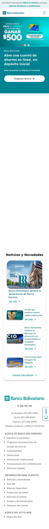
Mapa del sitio (14, 516)
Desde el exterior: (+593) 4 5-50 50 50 (24, 426)
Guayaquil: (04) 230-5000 (24, 413)
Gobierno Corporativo (18, 438)
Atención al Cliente (16, 496)
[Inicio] (13, 12)
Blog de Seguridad (17, 488)
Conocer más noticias (22, 375)
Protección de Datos (17, 492)
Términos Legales (16, 468)
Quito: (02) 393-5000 (24, 417)
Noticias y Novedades (18, 479)
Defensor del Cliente (17, 505)
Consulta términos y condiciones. (24, 5)
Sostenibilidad (14, 451)
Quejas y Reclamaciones (20, 501)
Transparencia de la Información (24, 464)
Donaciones (13, 455)
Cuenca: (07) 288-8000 (24, 421)
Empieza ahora (22, 78)
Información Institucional (20, 459)
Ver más (13, 301)
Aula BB (11, 484)
